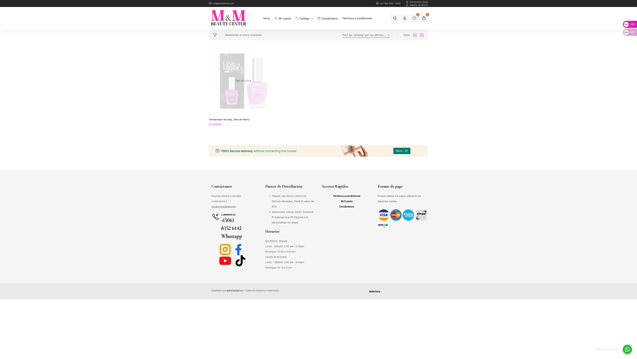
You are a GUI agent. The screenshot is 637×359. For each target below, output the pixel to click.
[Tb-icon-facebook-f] (240, 249)
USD (629, 24)
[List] (415, 35)
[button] (371, 35)
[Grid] (422, 35)
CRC (629, 32)
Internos (374, 291)
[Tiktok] (240, 260)
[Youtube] (225, 260)
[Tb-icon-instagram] (225, 249)
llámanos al (228, 214)
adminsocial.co (235, 290)
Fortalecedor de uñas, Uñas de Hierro (229, 119)
